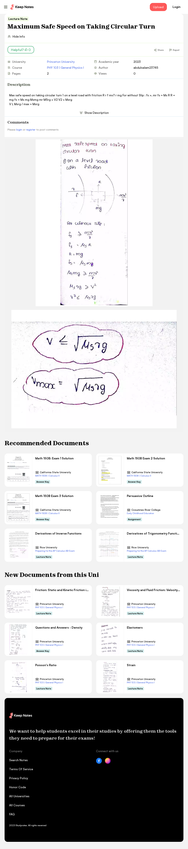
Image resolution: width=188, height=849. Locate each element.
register (30, 129)
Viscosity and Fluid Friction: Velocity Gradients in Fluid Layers (153, 590)
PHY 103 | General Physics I (65, 67)
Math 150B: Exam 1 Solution (54, 458)
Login (176, 7)
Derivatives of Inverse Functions (58, 533)
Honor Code (17, 787)
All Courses (17, 805)
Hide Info (18, 36)
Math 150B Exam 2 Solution (146, 458)
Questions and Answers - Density (58, 627)
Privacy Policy (18, 778)
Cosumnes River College (145, 509)
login (19, 129)
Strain (131, 665)
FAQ (12, 814)
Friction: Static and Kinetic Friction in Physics (62, 590)
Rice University (48, 547)
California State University (55, 472)
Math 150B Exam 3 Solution (54, 496)
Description (19, 84)
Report (176, 50)
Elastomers (135, 627)
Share (161, 50)
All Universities (19, 796)
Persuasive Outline (140, 496)
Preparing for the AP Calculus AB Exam (55, 550)
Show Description (96, 113)
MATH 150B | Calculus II (47, 475)
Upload (158, 7)
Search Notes (18, 760)
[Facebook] (99, 762)
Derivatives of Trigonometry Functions (153, 533)
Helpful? (21, 50)
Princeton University (61, 62)
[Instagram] (108, 762)
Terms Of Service (21, 769)
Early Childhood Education (140, 513)
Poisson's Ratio (46, 665)
